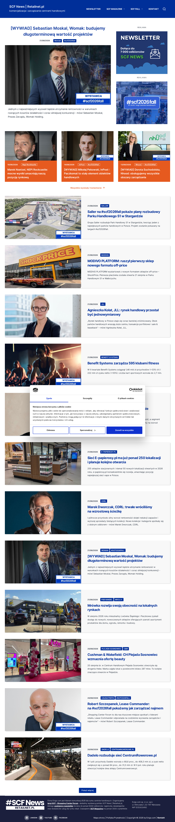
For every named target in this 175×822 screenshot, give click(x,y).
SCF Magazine (114, 9)
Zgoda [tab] (49, 398)
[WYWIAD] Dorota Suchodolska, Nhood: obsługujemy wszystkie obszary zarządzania (140, 173)
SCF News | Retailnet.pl (26, 6)
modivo (105, 255)
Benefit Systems (109, 357)
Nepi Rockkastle (29, 165)
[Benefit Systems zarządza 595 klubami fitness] (43, 365)
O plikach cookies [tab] (126, 398)
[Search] (164, 9)
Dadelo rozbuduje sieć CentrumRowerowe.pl (122, 755)
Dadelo (105, 749)
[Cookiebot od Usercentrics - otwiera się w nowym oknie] (131, 390)
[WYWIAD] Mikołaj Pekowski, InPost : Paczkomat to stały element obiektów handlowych (87, 173)
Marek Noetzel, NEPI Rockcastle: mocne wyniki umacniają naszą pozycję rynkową (27, 173)
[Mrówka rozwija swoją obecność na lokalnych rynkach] (43, 611)
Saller (104, 206)
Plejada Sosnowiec (111, 649)
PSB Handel (106, 599)
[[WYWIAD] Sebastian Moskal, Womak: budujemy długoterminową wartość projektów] (58, 75)
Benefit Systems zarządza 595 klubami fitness (123, 363)
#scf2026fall (69, 41)
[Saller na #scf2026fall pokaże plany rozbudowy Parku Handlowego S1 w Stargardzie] (43, 217)
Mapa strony (99, 817)
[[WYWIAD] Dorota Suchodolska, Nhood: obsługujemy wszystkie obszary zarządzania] (144, 146)
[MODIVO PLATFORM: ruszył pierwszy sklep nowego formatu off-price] (43, 266)
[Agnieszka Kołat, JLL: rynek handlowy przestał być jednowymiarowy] (43, 316)
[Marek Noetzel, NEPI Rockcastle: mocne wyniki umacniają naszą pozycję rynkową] (31, 146)
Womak (57, 41)
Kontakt (154, 9)
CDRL (103, 501)
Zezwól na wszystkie (124, 430)
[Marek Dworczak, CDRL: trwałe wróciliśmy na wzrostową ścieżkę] (43, 512)
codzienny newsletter (63, 806)
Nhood (138, 165)
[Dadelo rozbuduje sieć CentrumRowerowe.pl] (43, 758)
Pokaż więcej (87, 790)
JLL (102, 304)
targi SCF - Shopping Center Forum (63, 803)
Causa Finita (108, 698)
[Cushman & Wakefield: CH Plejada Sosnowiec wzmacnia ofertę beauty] (43, 660)
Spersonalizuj (86, 430)
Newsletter (93, 9)
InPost (82, 165)
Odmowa (51, 430)
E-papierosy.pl (108, 452)
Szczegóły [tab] (87, 398)
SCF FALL (135, 9)
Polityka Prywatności (115, 817)
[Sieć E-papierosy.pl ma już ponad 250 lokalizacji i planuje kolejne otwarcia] (43, 463)
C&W (126, 649)
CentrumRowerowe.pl (122, 749)
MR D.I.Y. (118, 599)
